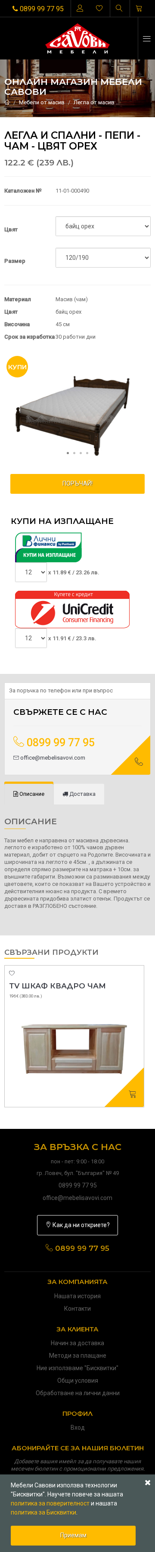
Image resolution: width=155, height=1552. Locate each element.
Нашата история (77, 1296)
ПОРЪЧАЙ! (77, 483)
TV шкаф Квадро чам (57, 986)
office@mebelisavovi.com (52, 757)
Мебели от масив (42, 102)
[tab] (28, 794)
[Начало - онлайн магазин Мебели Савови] (7, 102)
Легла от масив (94, 102)
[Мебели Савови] (77, 38)
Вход (78, 1427)
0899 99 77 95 (41, 9)
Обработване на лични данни (78, 1393)
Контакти (77, 1308)
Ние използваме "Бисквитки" (77, 1368)
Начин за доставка (77, 1343)
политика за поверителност (50, 1503)
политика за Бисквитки (43, 1512)
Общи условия (77, 1380)
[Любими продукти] (99, 8)
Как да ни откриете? (80, 1225)
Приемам (73, 1535)
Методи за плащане (77, 1355)
